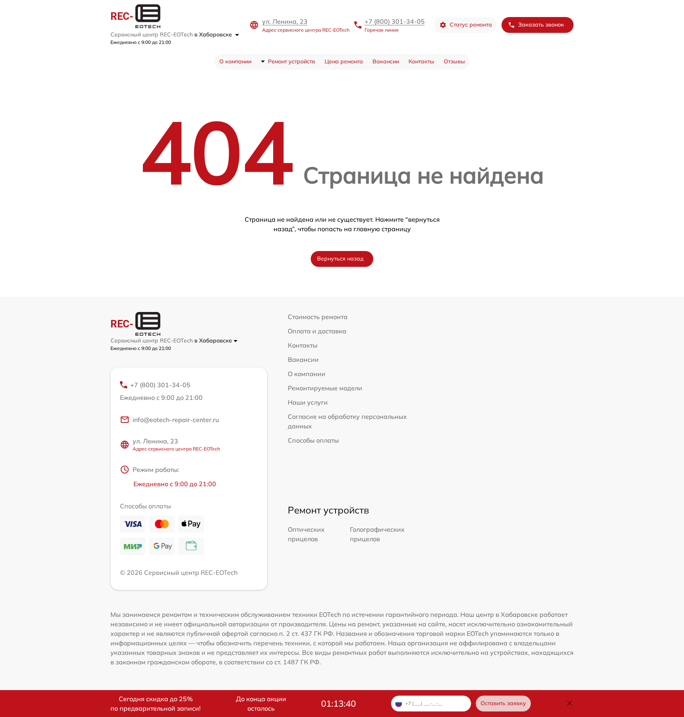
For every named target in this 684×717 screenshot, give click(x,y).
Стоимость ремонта (318, 317)
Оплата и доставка (317, 331)
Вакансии (385, 61)
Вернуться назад (340, 258)
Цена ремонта (344, 61)
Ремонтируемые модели (325, 388)
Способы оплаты (313, 440)
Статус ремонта (471, 24)
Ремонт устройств (291, 61)
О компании (235, 61)
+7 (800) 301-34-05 (395, 21)
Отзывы (454, 61)
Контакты (421, 61)
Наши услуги (308, 402)
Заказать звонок (541, 24)
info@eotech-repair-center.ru (176, 420)
